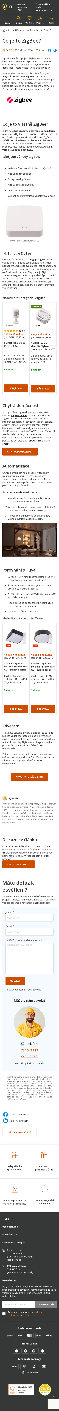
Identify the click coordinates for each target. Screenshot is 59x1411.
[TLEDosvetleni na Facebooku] (17, 1352)
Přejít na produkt (16, 389)
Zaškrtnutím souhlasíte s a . (26, 1314)
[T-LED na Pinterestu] (42, 1352)
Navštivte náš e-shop (29, 776)
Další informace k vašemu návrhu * (24, 940)
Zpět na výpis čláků (19, 1132)
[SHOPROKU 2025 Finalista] (23, 1391)
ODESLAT (15, 980)
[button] (7, 20)
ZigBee (33, 58)
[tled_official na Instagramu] (25, 1352)
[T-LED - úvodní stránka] (8, 7)
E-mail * (10, 926)
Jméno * (10, 912)
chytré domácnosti (28, 412)
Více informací (14, 1259)
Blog (10, 30)
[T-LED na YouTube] (34, 1352)
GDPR (26, 1315)
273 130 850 (29, 1056)
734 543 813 (22, 4)
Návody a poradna (24, 30)
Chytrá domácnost (20, 451)
